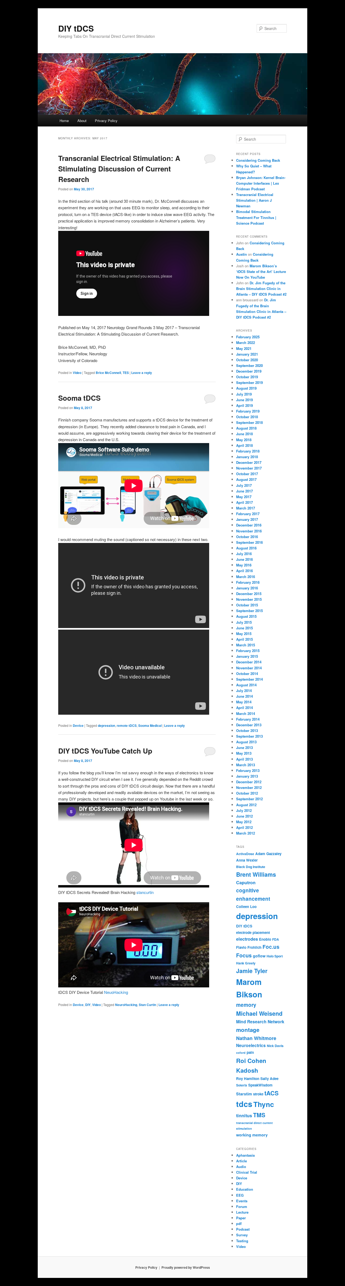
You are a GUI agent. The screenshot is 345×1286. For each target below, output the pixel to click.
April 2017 (244, 502)
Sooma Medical (150, 725)
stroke (258, 1093)
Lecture (242, 1212)
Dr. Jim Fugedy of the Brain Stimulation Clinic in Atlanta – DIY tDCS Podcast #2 (261, 288)
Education (244, 1189)
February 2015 (248, 650)
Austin (241, 254)
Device (78, 725)
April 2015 (244, 639)
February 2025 (248, 336)
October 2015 (247, 604)
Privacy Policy (106, 120)
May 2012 (243, 821)
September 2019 (249, 382)
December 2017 (248, 462)
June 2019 (244, 399)
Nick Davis (275, 1045)
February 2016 (248, 582)
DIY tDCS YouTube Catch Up (105, 751)
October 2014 (247, 673)
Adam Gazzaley (268, 853)
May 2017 (243, 496)
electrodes (247, 939)
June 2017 (244, 491)
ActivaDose (245, 853)
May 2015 (243, 633)
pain (250, 1052)
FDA (275, 939)
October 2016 (247, 536)
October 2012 (247, 793)
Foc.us (271, 946)
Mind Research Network (260, 1022)
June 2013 (244, 747)
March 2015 (245, 644)
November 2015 (249, 599)
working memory (252, 1135)
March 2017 (245, 508)
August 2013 (246, 741)
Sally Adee (269, 1078)
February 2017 (248, 513)
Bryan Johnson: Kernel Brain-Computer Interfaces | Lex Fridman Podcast (260, 183)
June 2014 (244, 696)
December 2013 (248, 724)
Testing (242, 1240)
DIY (88, 1004)
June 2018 (244, 433)
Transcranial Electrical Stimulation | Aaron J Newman (254, 200)
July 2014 (244, 690)
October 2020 (247, 359)
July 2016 (244, 553)
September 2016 (249, 542)
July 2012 (244, 810)
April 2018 (244, 445)
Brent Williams (256, 874)
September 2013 (249, 736)
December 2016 (248, 525)
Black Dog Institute (250, 866)
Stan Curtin (147, 1004)
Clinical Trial (246, 1172)
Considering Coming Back (258, 160)
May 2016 (243, 565)
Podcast (243, 1229)
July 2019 (244, 394)
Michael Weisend (259, 1013)
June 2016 (244, 559)
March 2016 (245, 576)
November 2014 (249, 667)
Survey (242, 1234)
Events (241, 1200)
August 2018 (246, 428)
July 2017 (244, 485)
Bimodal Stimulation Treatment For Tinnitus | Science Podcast (256, 217)
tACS (271, 1093)
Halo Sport (275, 956)
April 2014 (244, 707)
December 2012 (248, 781)
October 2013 (247, 730)
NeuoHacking (116, 992)
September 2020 (249, 365)
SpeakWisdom (260, 1085)
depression (106, 725)
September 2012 (249, 798)
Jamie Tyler (251, 971)
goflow (259, 955)
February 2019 (248, 411)
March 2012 (245, 833)
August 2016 (246, 548)
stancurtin (145, 892)
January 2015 (247, 656)
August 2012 (246, 804)
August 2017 (246, 479)
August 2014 (246, 684)
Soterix (241, 1085)
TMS (259, 1115)
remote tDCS (127, 725)
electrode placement (253, 932)
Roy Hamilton (247, 1078)
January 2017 (247, 519)
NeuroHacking (126, 1004)
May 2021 (243, 348)
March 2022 (245, 342)
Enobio (265, 939)
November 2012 (249, 787)
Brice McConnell (108, 372)
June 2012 (244, 816)
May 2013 (243, 753)
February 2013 (248, 770)
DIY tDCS (76, 28)
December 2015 (248, 593)
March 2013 (245, 764)
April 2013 (244, 759)
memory (246, 1004)
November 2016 (249, 531)
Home (64, 120)
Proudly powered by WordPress (185, 1267)
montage (247, 1030)
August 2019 (246, 388)
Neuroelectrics (251, 1045)
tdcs (244, 1103)
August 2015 (246, 616)
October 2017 (247, 473)
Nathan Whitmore (256, 1038)
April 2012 (244, 827)
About (82, 120)
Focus (244, 955)
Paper (241, 1217)
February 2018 (248, 451)
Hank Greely (246, 963)
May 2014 (243, 701)
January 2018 (247, 456)
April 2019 (244, 405)
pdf (239, 1223)
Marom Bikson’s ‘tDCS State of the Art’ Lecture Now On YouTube (261, 271)
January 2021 (247, 354)
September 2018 (249, 422)
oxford (241, 1053)
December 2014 (248, 661)
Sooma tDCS (79, 398)
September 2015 (249, 610)
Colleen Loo (246, 906)
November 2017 (249, 468)
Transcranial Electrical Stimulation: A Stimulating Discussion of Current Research (119, 168)
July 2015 (244, 622)
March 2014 (245, 713)
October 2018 (247, 416)
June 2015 (244, 627)
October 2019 (247, 376)
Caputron (246, 882)
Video (77, 372)
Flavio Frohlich (248, 947)
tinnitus (244, 1115)
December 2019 (248, 371)
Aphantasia (245, 1155)
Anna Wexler (247, 860)
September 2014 (249, 679)
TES (126, 372)
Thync (263, 1104)
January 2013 (247, 776)
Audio (241, 1166)
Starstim (244, 1093)
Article (241, 1160)
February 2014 (248, 719)
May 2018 (243, 439)
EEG (240, 1195)
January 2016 (247, 587)
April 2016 (244, 570)
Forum (241, 1206)
